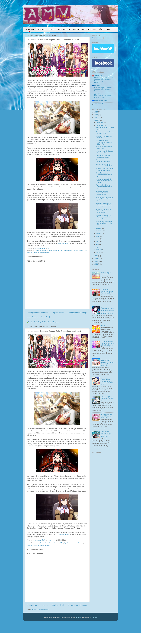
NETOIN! (97, 86)
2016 (96, 120)
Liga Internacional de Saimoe (73, 250)
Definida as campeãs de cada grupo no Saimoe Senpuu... (104, 180)
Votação (103, 326)
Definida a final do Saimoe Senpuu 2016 (104, 151)
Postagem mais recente (37, 313)
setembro (99, 231)
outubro (99, 228)
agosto (98, 233)
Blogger (94, 617)
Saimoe (36, 252)
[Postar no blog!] (59, 540)
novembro (99, 125)
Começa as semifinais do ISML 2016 (104, 137)
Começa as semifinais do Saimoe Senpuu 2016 (104, 160)
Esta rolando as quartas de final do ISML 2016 (104, 156)
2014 (96, 258)
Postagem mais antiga (78, 313)
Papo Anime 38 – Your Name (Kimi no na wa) (103, 96)
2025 (96, 112)
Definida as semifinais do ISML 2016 (104, 147)
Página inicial (58, 313)
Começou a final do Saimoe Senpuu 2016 (105, 132)
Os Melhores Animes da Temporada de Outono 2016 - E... (104, 174)
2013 (96, 261)
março (98, 247)
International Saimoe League (49, 250)
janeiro (98, 252)
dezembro (99, 122)
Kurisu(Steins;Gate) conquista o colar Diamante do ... (102, 192)
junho (98, 239)
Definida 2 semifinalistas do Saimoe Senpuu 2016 (105, 169)
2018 (96, 114)
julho (98, 236)
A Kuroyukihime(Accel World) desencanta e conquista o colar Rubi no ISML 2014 (107, 310)
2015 (96, 256)
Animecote (98, 75)
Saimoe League (45, 252)
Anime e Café (99, 104)
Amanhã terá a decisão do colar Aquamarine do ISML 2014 (106, 434)
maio (98, 241)
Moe (31, 252)
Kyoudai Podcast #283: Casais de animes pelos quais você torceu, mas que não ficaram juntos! (103, 80)
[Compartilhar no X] (61, 540)
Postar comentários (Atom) (41, 317)
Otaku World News (100, 100)
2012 (96, 264)
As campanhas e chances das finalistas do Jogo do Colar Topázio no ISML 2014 (107, 362)
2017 (96, 117)
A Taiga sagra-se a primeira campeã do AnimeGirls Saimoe (107, 343)
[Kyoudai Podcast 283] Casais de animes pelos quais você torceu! (103, 89)
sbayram (78, 617)
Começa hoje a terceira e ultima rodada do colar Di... (104, 223)
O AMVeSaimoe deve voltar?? (106, 273)
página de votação (64, 243)
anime (37, 250)
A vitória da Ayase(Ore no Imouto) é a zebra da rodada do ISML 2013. (107, 381)
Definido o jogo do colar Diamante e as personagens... (103, 210)
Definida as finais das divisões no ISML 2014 (106, 416)
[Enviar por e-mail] (57, 540)
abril (97, 244)
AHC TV (97, 94)
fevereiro (99, 250)
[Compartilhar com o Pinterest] (65, 540)
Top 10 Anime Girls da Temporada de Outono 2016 (104, 186)
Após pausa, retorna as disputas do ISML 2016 (104, 165)
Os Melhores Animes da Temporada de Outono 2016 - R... (104, 142)
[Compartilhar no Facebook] (63, 540)
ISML (61, 250)
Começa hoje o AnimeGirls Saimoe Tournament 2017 (107, 291)
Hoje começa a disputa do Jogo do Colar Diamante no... (104, 198)
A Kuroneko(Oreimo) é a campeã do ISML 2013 (107, 398)
